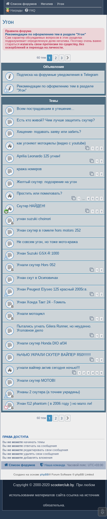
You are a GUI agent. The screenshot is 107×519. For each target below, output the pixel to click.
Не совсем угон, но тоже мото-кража (47, 242)
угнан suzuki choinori (34, 219)
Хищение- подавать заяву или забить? (49, 132)
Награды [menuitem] (16, 10)
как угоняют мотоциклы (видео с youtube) (51, 143)
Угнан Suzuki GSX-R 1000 (38, 253)
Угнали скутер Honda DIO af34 (42, 343)
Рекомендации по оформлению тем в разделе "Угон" (45, 34)
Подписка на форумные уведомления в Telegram (57, 75)
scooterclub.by (62, 485)
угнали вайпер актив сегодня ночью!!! (48, 368)
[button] (68, 58)
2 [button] (56, 57)
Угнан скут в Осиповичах (37, 278)
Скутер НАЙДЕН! (31, 206)
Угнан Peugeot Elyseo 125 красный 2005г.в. (52, 289)
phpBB (44, 474)
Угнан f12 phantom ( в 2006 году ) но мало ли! (54, 403)
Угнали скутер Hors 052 (36, 265)
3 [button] (62, 57)
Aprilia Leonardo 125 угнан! (38, 156)
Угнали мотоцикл (31, 314)
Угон (8, 22)
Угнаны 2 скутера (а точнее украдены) (48, 392)
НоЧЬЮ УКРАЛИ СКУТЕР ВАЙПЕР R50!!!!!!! (54, 355)
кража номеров (29, 169)
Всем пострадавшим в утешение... (45, 109)
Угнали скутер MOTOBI (36, 380)
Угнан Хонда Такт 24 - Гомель (41, 302)
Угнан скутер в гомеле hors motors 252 (49, 230)
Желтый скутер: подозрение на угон (47, 182)
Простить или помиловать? (39, 193)
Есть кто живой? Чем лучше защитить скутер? (56, 120)
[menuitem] (29, 10)
